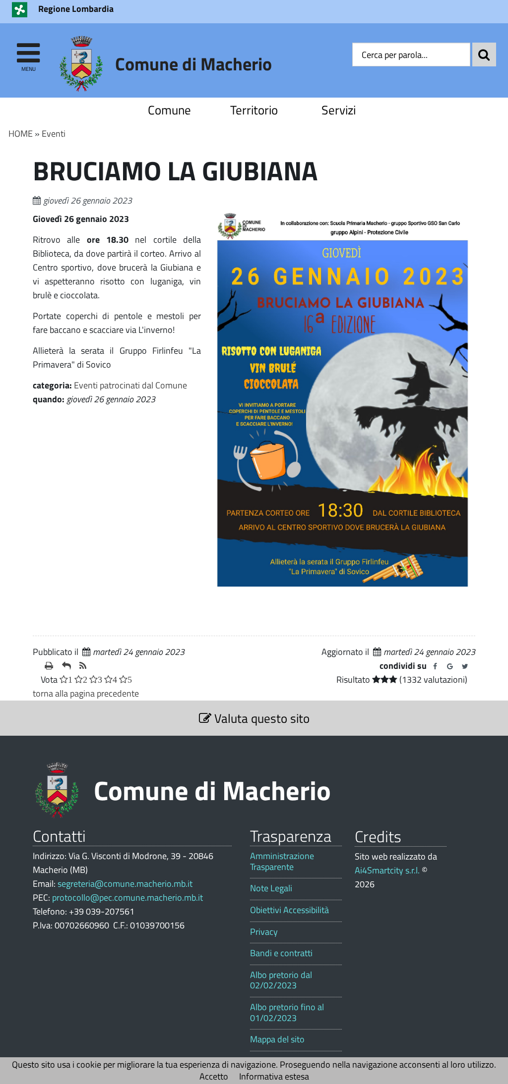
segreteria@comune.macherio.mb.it (125, 883)
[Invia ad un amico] (66, 666)
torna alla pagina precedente (86, 693)
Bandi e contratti (281, 953)
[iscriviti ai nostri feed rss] (84, 666)
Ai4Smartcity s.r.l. (387, 870)
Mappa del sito (277, 1039)
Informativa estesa (274, 1076)
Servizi (338, 109)
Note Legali (271, 888)
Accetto (213, 1076)
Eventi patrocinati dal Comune (130, 385)
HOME (20, 133)
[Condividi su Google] (449, 666)
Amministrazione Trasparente (282, 861)
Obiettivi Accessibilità (289, 910)
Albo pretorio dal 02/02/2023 (281, 980)
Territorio (254, 109)
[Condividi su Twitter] (464, 666)
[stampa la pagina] (49, 666)
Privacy (264, 931)
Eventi (53, 133)
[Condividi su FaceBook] (435, 666)
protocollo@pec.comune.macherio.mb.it (127, 897)
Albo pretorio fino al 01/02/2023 (287, 1012)
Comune (169, 109)
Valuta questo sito (260, 718)
